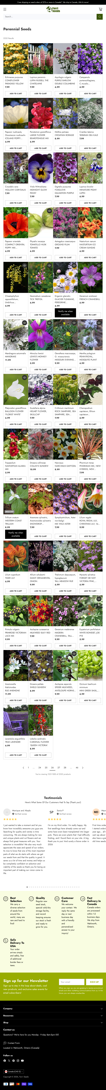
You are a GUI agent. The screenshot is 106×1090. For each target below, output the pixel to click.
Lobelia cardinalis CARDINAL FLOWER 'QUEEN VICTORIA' (39, 742)
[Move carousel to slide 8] (41, 887)
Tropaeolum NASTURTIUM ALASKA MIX (15, 466)
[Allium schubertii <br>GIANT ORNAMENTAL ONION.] (40, 556)
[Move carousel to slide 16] (58, 887)
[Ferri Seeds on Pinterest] (13, 1061)
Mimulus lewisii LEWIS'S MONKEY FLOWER (38, 356)
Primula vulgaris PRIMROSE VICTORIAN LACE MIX (15, 632)
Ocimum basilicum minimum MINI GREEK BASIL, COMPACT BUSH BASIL (89, 691)
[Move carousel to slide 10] (45, 887)
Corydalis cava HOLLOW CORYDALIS (15, 188)
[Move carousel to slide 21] (68, 887)
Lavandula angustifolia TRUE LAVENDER (15, 740)
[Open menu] (5, 9)
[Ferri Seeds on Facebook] (4, 1061)
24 (40, 767)
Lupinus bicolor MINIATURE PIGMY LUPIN (88, 190)
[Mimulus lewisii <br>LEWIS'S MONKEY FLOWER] (40, 334)
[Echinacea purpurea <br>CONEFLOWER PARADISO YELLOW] (15, 58)
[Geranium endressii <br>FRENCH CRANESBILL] (90, 277)
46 (77, 767)
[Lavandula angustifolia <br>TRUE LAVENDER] (15, 720)
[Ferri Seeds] (53, 9)
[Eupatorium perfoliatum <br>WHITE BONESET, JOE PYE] (90, 610)
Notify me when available (65, 313)
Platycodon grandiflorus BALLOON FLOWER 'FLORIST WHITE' (15, 411)
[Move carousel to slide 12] (49, 887)
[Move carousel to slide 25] (76, 887)
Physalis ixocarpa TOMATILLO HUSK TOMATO (38, 244)
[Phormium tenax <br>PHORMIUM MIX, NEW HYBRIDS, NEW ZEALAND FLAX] (90, 444)
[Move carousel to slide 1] (27, 887)
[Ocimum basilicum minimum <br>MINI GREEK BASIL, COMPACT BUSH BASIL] (90, 665)
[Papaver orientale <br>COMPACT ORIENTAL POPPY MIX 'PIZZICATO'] (15, 222)
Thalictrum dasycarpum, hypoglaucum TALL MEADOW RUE (65, 578)
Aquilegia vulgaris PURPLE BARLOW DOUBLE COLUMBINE (65, 80)
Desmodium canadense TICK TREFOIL (40, 298)
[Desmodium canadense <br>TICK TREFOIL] (40, 277)
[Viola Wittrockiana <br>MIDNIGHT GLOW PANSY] (40, 167)
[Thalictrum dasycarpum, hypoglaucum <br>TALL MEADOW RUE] (65, 556)
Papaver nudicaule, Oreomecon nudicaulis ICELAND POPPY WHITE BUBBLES (15, 136)
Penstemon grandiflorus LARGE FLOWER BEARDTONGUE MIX (40, 135)
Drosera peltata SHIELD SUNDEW (38, 686)
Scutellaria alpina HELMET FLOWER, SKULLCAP (38, 411)
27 (59, 767)
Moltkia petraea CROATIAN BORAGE (64, 133)
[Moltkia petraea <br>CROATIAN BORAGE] (65, 113)
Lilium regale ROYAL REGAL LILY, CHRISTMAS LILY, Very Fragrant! (90, 522)
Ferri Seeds (24, 1076)
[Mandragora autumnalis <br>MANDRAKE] (15, 334)
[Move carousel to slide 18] (62, 887)
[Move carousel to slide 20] (66, 887)
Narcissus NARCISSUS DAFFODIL (65, 464)
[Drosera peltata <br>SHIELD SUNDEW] (40, 665)
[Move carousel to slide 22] (70, 887)
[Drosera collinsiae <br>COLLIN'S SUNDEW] (40, 444)
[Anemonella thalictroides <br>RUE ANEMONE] (15, 665)
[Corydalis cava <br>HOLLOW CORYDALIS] (15, 167)
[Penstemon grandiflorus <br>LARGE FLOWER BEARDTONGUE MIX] (40, 113)
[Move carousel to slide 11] (47, 887)
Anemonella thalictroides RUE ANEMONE (12, 687)
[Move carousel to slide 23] (72, 887)
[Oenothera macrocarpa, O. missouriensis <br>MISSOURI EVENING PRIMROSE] (65, 334)
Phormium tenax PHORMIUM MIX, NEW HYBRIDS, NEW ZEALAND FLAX (90, 467)
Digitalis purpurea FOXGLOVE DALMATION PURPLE (64, 190)
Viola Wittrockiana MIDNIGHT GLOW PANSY (38, 190)
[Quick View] (24, 46)
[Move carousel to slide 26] (78, 887)
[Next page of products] (82, 768)
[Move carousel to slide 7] (39, 887)
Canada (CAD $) (14, 1071)
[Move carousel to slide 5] (35, 887)
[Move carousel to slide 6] (37, 887)
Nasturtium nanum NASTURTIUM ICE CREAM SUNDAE (88, 244)
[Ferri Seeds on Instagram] (18, 1061)
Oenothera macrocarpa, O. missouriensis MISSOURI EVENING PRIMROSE (65, 358)
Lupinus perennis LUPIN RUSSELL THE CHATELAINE (39, 80)
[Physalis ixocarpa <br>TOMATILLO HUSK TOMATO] (40, 222)
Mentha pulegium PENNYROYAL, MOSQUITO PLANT (88, 356)
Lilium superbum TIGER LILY (12, 576)
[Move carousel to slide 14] (54, 887)
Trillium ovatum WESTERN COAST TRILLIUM (13, 520)
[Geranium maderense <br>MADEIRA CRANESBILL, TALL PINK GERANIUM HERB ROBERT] (65, 610)
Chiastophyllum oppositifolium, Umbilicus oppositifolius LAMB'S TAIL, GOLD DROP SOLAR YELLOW (15, 304)
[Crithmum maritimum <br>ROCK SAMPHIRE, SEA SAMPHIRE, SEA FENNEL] (65, 389)
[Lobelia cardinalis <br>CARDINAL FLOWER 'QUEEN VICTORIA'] (40, 720)
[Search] (100, 17)
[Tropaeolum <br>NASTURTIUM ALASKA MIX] (15, 444)
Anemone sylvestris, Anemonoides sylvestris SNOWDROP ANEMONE (40, 522)
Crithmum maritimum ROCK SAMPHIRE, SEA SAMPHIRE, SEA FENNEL (65, 413)
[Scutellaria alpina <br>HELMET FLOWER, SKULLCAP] (40, 389)
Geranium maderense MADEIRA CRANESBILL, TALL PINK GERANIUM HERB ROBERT (64, 636)
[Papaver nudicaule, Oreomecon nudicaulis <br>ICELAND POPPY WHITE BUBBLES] (15, 113)
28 (65, 767)
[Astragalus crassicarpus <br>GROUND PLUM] (65, 222)
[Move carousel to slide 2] (29, 887)
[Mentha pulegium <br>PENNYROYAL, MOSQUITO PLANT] (90, 334)
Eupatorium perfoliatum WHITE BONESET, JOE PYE (90, 632)
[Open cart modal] (100, 9)
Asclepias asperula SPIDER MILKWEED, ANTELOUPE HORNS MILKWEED (64, 689)
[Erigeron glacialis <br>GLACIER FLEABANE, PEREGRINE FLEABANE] (65, 277)
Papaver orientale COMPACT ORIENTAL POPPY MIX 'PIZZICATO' (15, 246)
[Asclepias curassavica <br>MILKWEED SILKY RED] (40, 610)
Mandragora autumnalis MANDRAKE (15, 355)
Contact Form (14, 1043)
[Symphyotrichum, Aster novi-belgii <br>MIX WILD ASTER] (65, 498)
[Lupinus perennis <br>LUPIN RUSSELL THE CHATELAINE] (40, 58)
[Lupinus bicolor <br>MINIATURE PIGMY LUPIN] (90, 167)
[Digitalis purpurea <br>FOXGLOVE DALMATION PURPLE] (65, 167)
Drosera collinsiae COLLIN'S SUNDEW (39, 464)
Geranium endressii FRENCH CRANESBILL (90, 298)
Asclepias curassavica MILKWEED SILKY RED (40, 631)
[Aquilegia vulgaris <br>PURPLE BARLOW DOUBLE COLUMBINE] (65, 58)
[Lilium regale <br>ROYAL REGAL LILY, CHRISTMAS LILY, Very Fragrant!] (90, 498)
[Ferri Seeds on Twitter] (9, 1061)
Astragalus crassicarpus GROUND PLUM (65, 243)
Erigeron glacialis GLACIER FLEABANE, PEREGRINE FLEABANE (65, 301)
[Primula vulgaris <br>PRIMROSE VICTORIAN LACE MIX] (15, 610)
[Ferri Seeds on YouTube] (22, 1061)
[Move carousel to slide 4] (33, 887)
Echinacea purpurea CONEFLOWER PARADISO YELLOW (14, 80)
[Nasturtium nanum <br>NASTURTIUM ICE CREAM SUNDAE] (90, 222)
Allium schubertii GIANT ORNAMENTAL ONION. (40, 578)
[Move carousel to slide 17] (60, 887)
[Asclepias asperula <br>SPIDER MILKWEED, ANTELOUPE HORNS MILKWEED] (65, 665)
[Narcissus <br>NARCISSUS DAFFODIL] (65, 444)
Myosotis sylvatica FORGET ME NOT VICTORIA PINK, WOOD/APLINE (88, 579)
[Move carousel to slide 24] (74, 887)
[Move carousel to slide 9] (43, 887)
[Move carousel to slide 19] (64, 887)
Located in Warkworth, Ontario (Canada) (21, 1047)
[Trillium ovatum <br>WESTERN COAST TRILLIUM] (15, 498)
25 (46, 767)
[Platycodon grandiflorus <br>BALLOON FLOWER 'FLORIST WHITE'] (15, 389)
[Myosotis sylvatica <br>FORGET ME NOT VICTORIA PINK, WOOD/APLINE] (90, 556)
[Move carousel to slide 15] (56, 887)
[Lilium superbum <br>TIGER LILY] (15, 556)
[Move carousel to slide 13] (51, 887)
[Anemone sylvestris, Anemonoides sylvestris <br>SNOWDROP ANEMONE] (40, 498)
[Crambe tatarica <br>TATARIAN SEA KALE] (90, 113)
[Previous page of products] (23, 768)
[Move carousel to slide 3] (31, 887)
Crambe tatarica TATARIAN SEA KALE (89, 133)
